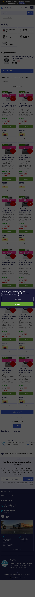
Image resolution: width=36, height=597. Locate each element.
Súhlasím (17, 304)
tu (18, 295)
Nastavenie (17, 299)
